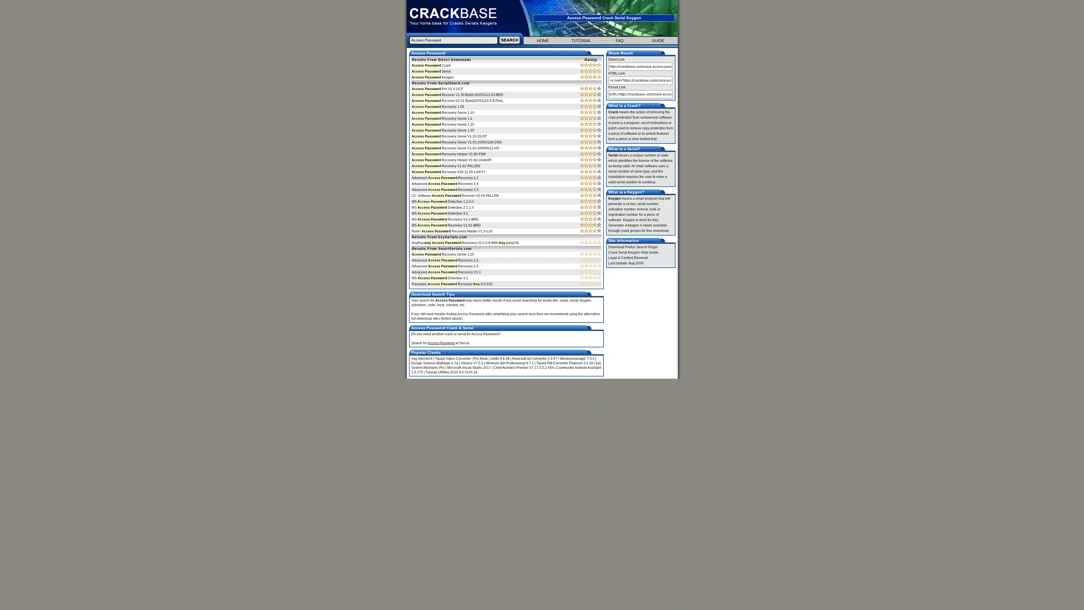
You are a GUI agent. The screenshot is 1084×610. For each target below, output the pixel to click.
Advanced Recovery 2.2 (445, 260)
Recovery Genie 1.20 (443, 125)
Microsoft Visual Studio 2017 (469, 368)
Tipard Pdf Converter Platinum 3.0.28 (564, 363)
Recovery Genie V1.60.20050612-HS (455, 148)
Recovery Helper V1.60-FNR (449, 154)
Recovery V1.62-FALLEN (446, 166)
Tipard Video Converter (453, 359)
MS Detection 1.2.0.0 (443, 202)
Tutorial (581, 40)
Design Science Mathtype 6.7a (434, 363)
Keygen (433, 77)
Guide (658, 40)
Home (543, 40)
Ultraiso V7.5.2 (472, 363)
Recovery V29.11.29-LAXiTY (449, 172)
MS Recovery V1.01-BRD (446, 225)
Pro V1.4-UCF (437, 89)
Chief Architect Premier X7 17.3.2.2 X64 (523, 368)
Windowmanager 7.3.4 (577, 359)
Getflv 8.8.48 (500, 359)
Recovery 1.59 (438, 107)
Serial (431, 71)
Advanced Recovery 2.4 (445, 184)
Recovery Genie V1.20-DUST (449, 136)
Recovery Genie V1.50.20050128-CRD (457, 142)
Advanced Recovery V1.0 (446, 272)
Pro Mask (480, 359)
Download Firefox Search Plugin (633, 247)
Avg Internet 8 (421, 359)
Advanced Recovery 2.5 (445, 190)
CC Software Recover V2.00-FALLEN (455, 196)
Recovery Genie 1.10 (443, 113)
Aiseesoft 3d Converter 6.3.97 (534, 359)
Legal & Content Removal (628, 258)
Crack (431, 65)
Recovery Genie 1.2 (442, 119)
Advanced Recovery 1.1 (445, 178)
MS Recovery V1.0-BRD (445, 219)
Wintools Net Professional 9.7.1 (510, 363)
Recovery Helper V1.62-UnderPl (451, 160)
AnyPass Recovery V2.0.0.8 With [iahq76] (465, 243)
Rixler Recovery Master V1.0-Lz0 (452, 231)
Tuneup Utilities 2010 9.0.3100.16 (451, 372)
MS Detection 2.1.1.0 (443, 208)
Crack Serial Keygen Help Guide (633, 252)
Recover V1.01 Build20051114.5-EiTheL (458, 101)
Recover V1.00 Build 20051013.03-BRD (457, 95)
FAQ (620, 40)
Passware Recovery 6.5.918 (452, 284)
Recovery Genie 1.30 (443, 130)
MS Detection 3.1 (440, 213)
